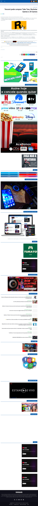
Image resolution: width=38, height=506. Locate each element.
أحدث (36, 57)
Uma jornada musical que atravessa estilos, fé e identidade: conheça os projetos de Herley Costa (17, 329)
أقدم (1, 57)
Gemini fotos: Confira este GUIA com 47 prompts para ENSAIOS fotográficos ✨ (18, 319)
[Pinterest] (24, 54)
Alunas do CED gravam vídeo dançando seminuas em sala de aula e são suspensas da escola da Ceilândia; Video (16, 298)
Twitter (25, 42)
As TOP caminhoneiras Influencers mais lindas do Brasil (22, 301)
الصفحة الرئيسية (35, 7)
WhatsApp (21, 42)
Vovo (2, 49)
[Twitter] (28, 54)
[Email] (22, 54)
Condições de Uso (16, 504)
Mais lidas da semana (33, 293)
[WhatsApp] (26, 54)
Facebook (28, 42)
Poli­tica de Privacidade (23, 504)
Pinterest (13, 43)
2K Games (31, 7)
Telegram (18, 42)
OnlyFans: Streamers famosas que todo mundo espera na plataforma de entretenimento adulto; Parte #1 (17, 307)
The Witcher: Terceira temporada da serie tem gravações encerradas (20, 332)
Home (28, 504)
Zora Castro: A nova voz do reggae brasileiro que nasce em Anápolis (20, 310)
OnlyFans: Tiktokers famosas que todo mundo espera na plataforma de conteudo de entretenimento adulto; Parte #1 (18, 316)
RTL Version (11, 504)
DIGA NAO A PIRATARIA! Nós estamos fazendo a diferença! (22, 337)
